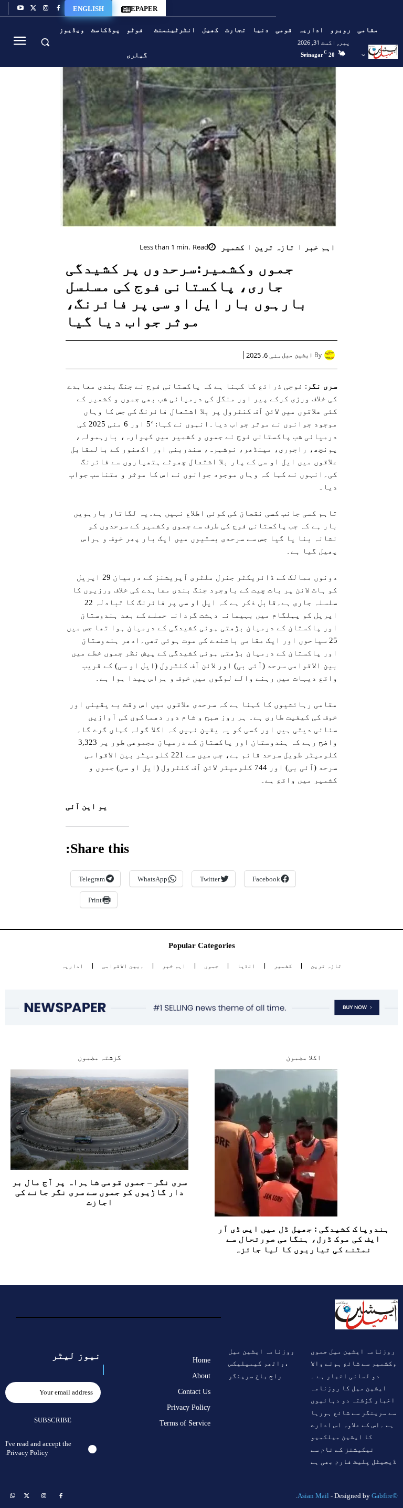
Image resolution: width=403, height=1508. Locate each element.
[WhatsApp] (181, 354)
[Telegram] (133, 354)
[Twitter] (33, 8)
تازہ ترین (274, 248)
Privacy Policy (27, 1453)
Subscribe (52, 1420)
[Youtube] (20, 8)
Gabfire (382, 1496)
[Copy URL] (109, 354)
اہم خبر (319, 248)
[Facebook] (58, 8)
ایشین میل (297, 355)
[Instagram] (45, 8)
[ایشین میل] (330, 355)
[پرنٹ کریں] (157, 354)
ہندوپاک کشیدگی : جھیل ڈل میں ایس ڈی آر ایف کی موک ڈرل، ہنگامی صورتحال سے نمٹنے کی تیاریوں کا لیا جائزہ (303, 1238)
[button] (45, 41)
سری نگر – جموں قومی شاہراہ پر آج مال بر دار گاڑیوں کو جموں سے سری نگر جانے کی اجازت (99, 1192)
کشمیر (233, 248)
